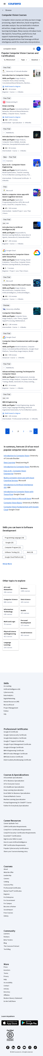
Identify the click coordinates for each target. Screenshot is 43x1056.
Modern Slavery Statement (13, 998)
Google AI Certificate (11, 732)
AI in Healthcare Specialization (14, 787)
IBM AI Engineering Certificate (14, 750)
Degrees (7, 894)
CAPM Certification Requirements (15, 826)
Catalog (6, 882)
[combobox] (16, 49)
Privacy (6, 976)
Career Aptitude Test (11, 823)
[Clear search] (34, 49)
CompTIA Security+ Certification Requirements (20, 833)
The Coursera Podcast (11, 946)
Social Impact (8, 910)
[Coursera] (14, 4)
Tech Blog (7, 949)
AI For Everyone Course (12, 784)
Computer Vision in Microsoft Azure (17, 498)
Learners (7, 934)
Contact (6, 986)
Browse (8, 10)
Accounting (7, 686)
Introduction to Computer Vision (16, 455)
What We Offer (9, 872)
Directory (7, 992)
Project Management (11, 708)
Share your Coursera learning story (16, 851)
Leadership (7, 875)
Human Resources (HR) (11, 702)
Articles (6, 989)
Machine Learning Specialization (14, 799)
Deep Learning (9, 462)
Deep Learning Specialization (14, 790)
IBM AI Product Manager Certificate (16, 754)
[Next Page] (35, 431)
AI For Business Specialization (14, 781)
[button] (8, 564)
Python (6, 711)
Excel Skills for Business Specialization (17, 793)
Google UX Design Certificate (14, 747)
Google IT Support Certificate (14, 741)
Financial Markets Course (12, 796)
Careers (6, 878)
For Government (9, 900)
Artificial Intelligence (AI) (12, 689)
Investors (7, 970)
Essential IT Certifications (12, 836)
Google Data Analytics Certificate (15, 738)
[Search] (38, 49)
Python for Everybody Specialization (16, 806)
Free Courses (8, 913)
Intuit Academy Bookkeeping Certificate (17, 760)
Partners (7, 937)
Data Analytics (8, 695)
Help (5, 979)
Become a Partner (10, 906)
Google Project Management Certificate (17, 744)
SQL (5, 714)
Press (6, 967)
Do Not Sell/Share (10, 1001)
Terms (6, 973)
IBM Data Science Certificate (13, 757)
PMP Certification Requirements (15, 845)
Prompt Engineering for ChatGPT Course (17, 802)
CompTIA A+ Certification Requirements (17, 830)
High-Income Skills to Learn (13, 839)
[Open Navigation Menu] (4, 4)
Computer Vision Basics (13, 502)
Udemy (6, 916)
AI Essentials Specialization (13, 778)
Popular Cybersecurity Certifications (16, 848)
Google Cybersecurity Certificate (15, 735)
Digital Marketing (9, 698)
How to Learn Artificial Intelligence (15, 842)
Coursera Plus (8, 885)
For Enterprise (9, 897)
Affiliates (7, 995)
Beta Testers (8, 940)
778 (30, 431)
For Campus (8, 903)
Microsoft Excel (9, 705)
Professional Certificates (12, 888)
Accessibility (8, 982)
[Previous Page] (7, 431)
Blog (5, 943)
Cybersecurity (8, 692)
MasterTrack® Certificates (13, 891)
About (6, 869)
